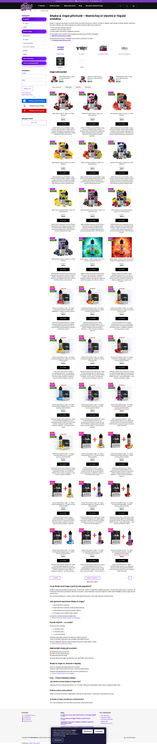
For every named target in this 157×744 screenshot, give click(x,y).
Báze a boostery (28, 58)
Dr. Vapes (25, 23)
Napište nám (104, 721)
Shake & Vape (27, 31)
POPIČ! (25, 27)
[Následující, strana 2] (130, 578)
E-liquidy (26, 19)
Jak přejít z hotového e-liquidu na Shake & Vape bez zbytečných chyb (77, 722)
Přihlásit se (27, 89)
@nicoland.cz (28, 721)
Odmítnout (88, 731)
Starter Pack (26, 36)
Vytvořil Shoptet (130, 737)
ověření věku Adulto (34, 743)
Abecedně (88, 87)
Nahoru (55, 578)
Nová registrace (26, 93)
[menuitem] (42, 5)
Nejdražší (78, 87)
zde (64, 736)
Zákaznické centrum (107, 723)
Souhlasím (99, 731)
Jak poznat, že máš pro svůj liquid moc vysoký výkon (77, 726)
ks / (34, 123)
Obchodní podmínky (107, 719)
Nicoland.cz (27, 717)
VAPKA (25, 54)
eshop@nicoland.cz (29, 715)
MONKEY (25, 50)
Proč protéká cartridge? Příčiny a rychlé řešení (75, 718)
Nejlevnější (68, 87)
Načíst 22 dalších (92, 578)
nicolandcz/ (27, 719)
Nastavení (58, 740)
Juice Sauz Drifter (28, 43)
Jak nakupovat (105, 715)
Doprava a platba (106, 717)
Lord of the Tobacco (29, 47)
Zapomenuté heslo (27, 95)
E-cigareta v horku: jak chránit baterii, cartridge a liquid (78, 715)
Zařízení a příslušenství (30, 63)
